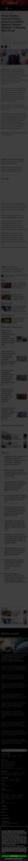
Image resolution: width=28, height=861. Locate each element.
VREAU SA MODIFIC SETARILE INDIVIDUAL (14, 858)
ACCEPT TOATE (14, 856)
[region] (14, 843)
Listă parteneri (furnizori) (5, 853)
